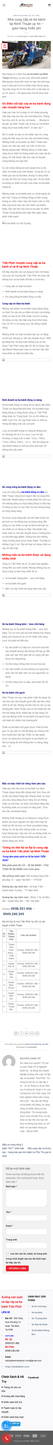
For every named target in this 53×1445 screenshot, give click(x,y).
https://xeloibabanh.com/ (17, 1366)
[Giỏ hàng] (49, 5)
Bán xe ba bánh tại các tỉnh (26, 16)
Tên (8, 1212)
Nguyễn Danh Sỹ (37, 36)
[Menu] (4, 5)
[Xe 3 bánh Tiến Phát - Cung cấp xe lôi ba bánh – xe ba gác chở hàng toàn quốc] (26, 5)
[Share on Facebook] (21, 1033)
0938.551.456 (21, 909)
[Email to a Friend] (31, 1033)
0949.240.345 (13, 914)
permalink (32, 1047)
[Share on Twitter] (26, 1033)
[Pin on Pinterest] (37, 1033)
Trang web (11, 1239)
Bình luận (11, 1186)
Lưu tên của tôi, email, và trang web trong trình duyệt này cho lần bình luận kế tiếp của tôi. (26, 1258)
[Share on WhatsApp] (15, 1033)
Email (9, 1226)
